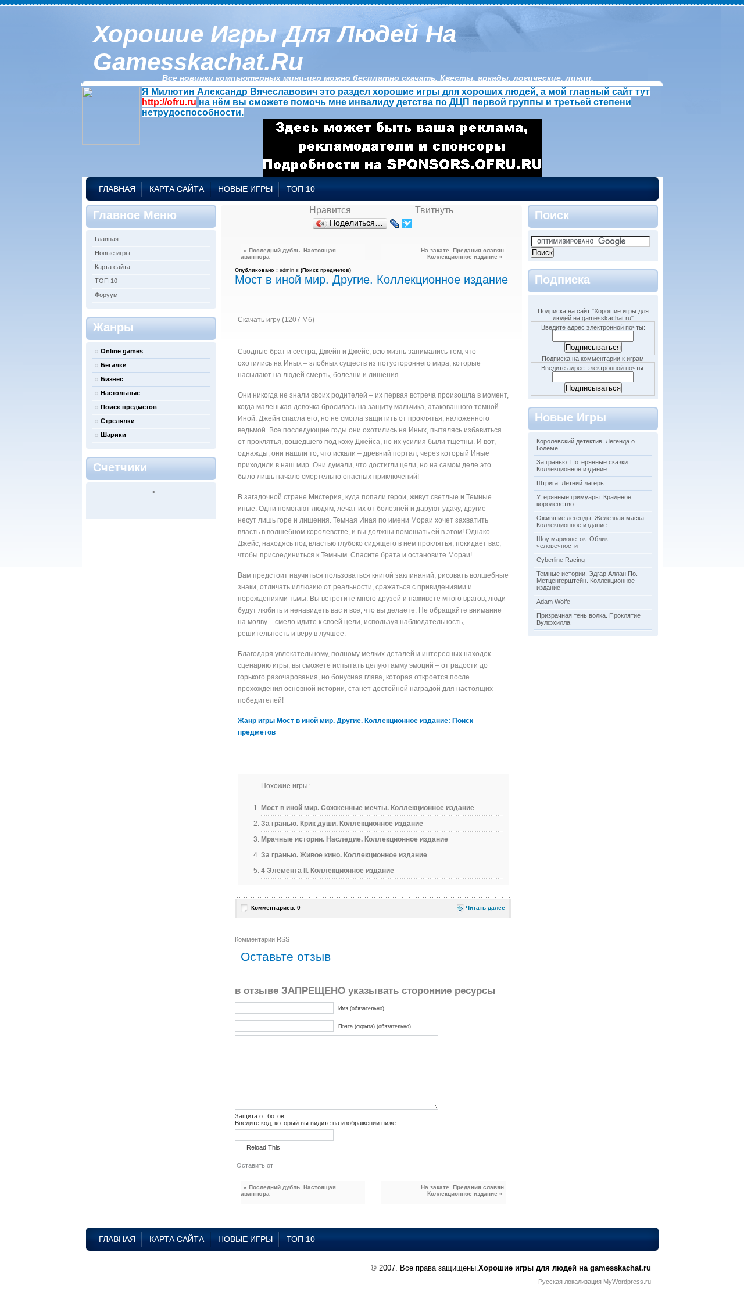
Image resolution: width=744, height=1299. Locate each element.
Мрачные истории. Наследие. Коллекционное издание (354, 839)
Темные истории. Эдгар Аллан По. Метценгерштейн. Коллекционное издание (587, 580)
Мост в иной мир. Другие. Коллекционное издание (371, 279)
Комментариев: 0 (276, 907)
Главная (117, 189)
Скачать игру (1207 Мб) (276, 320)
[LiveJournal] (395, 223)
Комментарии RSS (262, 939)
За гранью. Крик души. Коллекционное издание (342, 824)
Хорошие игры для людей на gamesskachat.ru (274, 48)
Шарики (113, 434)
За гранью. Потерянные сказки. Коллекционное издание (582, 466)
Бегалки (114, 365)
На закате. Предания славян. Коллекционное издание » (463, 253)
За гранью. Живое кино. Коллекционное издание (344, 855)
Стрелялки (118, 420)
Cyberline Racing (560, 559)
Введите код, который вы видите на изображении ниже (315, 1122)
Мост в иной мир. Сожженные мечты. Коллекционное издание (367, 808)
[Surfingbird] (407, 223)
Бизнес (112, 378)
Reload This (263, 1147)
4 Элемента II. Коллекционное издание (327, 871)
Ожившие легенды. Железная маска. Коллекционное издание (591, 521)
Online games (122, 351)
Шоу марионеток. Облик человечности (572, 542)
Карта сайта (176, 189)
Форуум (106, 294)
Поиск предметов (129, 406)
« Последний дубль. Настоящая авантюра (288, 253)
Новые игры (245, 189)
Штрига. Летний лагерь (570, 482)
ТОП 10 (301, 189)
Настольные (120, 392)
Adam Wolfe (553, 601)
